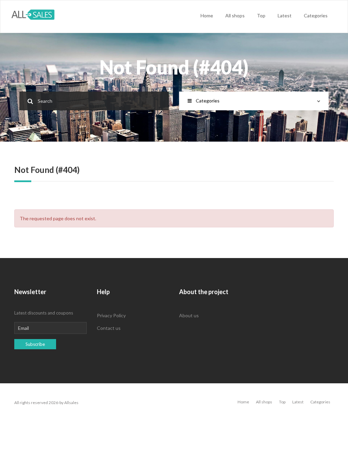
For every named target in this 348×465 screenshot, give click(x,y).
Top (261, 15)
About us (189, 315)
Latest (285, 15)
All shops (235, 15)
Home (207, 15)
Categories (316, 15)
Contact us (109, 328)
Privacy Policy (111, 315)
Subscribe (35, 344)
